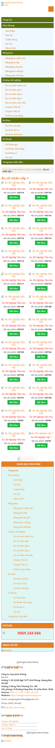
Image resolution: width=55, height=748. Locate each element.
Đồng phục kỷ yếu (14, 66)
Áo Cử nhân (6, 728)
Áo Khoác (7, 139)
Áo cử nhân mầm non (15, 85)
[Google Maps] (12, 707)
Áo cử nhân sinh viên (15, 102)
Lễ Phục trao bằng (14, 115)
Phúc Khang (8, 25)
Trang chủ (7, 19)
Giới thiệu (10, 30)
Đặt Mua (13, 197)
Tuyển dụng (11, 39)
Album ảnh (10, 48)
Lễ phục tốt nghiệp (12, 80)
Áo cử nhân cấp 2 (13, 94)
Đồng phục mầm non (15, 58)
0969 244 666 (31, 692)
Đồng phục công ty (14, 71)
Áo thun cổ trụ (12, 130)
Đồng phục (8, 52)
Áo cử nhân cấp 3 (13, 98)
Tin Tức (8, 43)
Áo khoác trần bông (14, 148)
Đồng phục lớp (12, 62)
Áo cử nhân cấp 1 (13, 89)
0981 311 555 (16, 692)
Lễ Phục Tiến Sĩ (8, 724)
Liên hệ (9, 35)
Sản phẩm (18, 169)
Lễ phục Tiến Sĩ (12, 111)
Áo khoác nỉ (11, 153)
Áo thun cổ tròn (13, 125)
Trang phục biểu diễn (13, 162)
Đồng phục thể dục (14, 75)
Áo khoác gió (11, 144)
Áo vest (8, 157)
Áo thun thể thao (13, 134)
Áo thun (7, 120)
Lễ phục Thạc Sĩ (12, 107)
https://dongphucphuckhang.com (26, 695)
